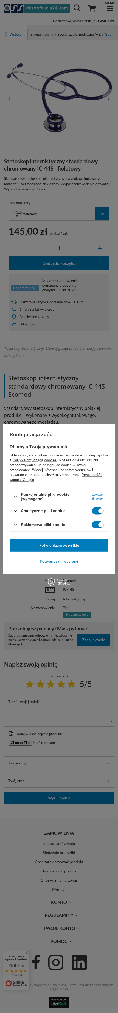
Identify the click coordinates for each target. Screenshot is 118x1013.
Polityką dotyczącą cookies (35, 460)
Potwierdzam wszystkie (59, 545)
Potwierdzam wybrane (59, 561)
